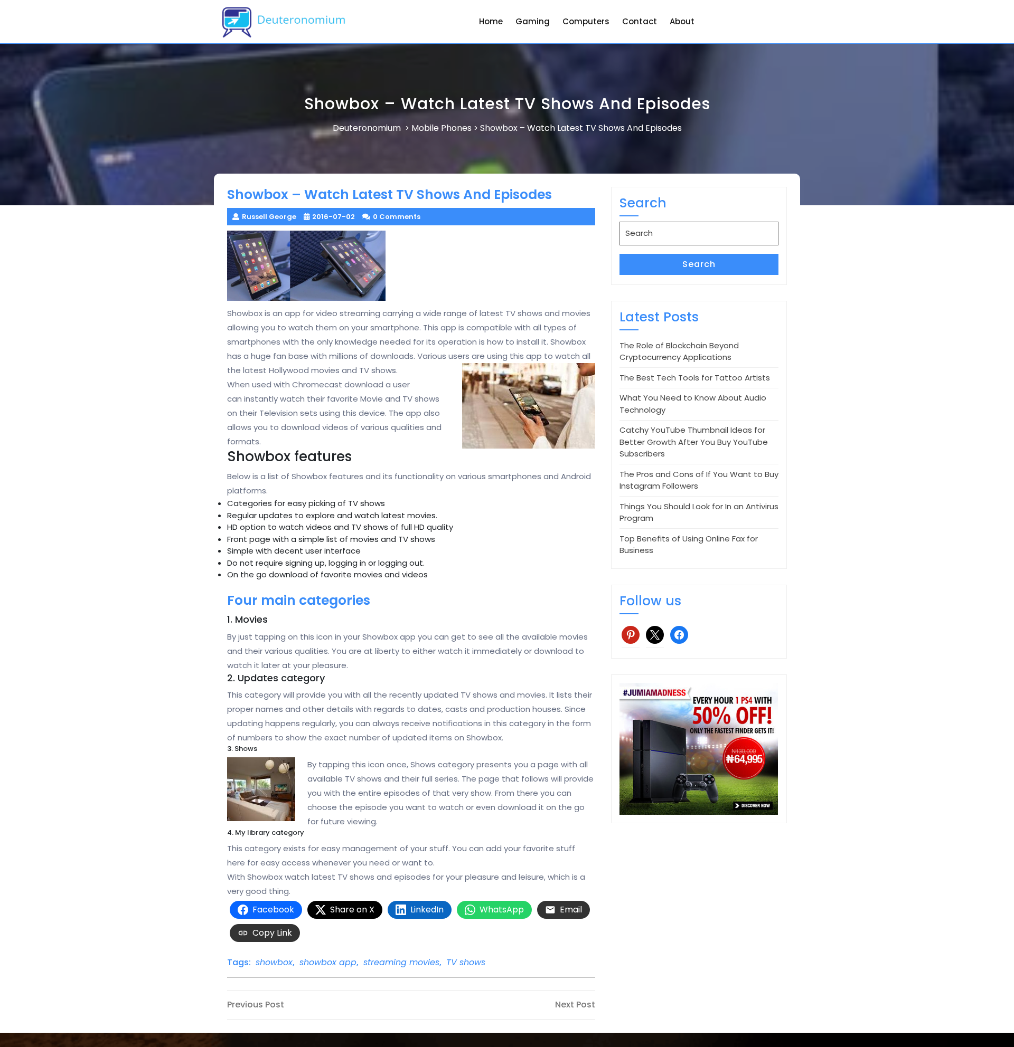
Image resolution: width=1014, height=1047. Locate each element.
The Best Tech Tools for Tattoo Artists (694, 377)
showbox (274, 962)
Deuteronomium (367, 128)
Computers (585, 21)
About (682, 21)
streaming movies (401, 962)
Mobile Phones (441, 128)
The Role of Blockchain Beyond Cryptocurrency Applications (679, 351)
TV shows (465, 962)
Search (699, 264)
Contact (639, 21)
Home (491, 21)
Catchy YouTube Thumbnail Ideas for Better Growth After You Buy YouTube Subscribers (693, 441)
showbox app (327, 962)
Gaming (532, 21)
